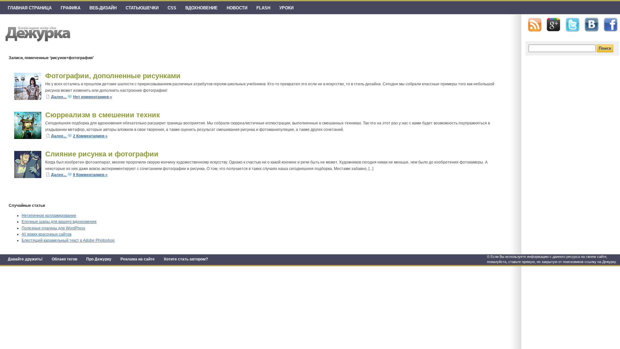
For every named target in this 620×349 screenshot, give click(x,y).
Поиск (605, 48)
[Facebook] (610, 25)
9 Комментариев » (90, 175)
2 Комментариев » (90, 136)
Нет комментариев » (92, 97)
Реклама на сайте (137, 259)
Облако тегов (64, 259)
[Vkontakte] (591, 25)
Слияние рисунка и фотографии (102, 154)
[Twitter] (572, 25)
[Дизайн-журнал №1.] (37, 33)
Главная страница (30, 7)
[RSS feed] (535, 25)
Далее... (59, 97)
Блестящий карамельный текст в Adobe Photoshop (68, 240)
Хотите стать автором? (186, 259)
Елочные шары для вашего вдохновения (59, 221)
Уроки (286, 7)
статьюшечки (142, 7)
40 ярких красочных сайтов (46, 234)
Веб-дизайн (103, 7)
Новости (237, 7)
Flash (263, 7)
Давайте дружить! (25, 259)
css (172, 7)
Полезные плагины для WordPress (53, 228)
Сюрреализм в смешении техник (102, 115)
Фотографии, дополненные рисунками (113, 76)
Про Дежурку (98, 259)
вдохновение (201, 7)
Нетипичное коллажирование (49, 215)
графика (70, 7)
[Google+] (553, 24)
